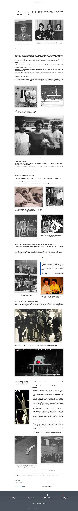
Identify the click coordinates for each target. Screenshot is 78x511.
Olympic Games (41, 508)
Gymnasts (47, 508)
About (51, 508)
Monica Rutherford (28, 73)
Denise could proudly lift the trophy (33, 181)
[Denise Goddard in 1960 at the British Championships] (26, 463)
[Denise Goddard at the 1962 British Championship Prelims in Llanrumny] (51, 462)
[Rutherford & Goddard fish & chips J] (51, 294)
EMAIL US (14, 497)
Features (54, 508)
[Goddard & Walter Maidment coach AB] (22, 423)
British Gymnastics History (22, 508)
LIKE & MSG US (31, 497)
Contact (58, 508)
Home (16, 508)
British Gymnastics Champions (33, 508)
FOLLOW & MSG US (47, 497)
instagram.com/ (47, 498)
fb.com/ (30, 498)
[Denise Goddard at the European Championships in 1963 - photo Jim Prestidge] (23, 40)
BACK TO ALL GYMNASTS (21, 486)
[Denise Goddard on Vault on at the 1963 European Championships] (26, 292)
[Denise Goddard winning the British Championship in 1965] (51, 233)
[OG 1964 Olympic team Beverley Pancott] (38, 341)
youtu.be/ (64, 498)
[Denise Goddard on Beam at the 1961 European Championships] (51, 105)
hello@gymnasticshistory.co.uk (14, 498)
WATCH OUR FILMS (64, 497)
